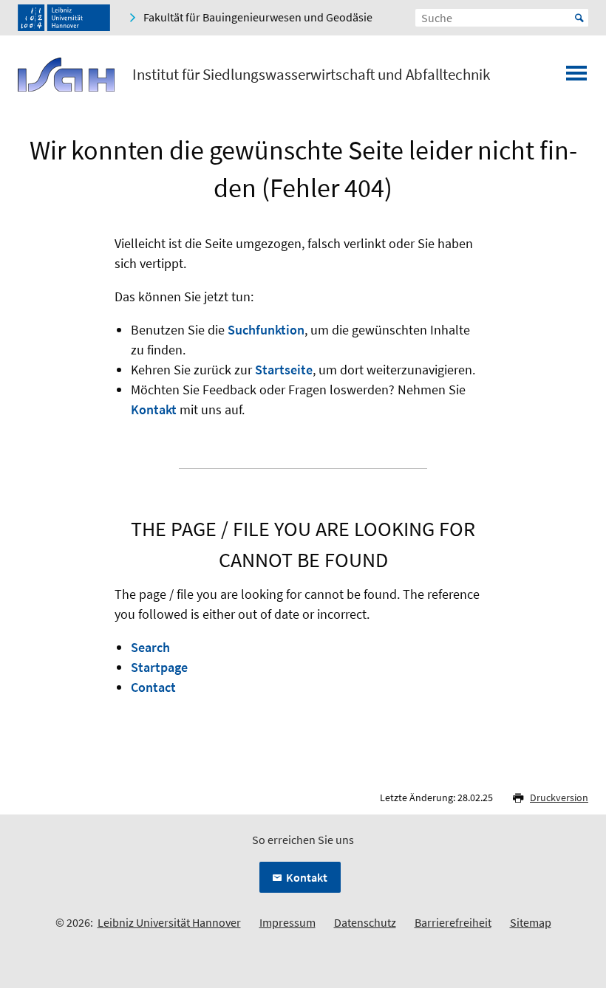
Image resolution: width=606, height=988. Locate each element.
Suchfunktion (266, 329)
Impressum (287, 922)
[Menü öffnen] (576, 77)
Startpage (159, 667)
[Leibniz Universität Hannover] (64, 17)
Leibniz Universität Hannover (169, 922)
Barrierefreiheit (453, 922)
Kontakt (154, 409)
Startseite (284, 369)
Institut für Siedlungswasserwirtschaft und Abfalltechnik (311, 74)
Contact (153, 687)
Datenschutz (365, 922)
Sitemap (530, 922)
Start (579, 18)
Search (150, 647)
